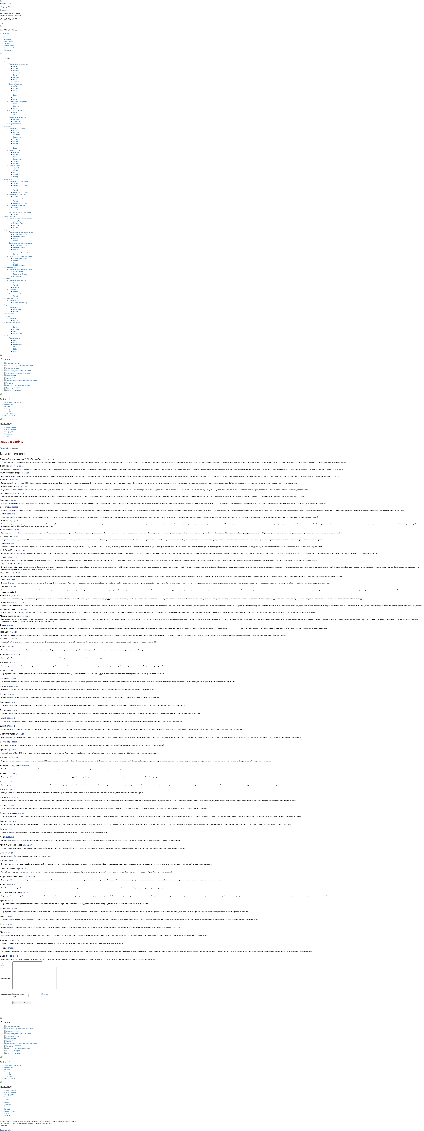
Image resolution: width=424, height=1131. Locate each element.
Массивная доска (10, 216)
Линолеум (8, 179)
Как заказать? (9, 48)
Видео (11, 413)
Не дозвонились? (6, 23)
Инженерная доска (11, 298)
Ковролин (7, 62)
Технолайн (17, 73)
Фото (10, 411)
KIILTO (15, 347)
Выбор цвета (9, 432)
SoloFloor (16, 143)
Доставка (7, 39)
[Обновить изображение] (49, 995)
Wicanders (17, 309)
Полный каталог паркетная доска (21, 232)
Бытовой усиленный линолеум (20, 212)
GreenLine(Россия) (20, 234)
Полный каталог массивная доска (21, 219)
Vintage (16, 141)
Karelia (15, 238)
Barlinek (16, 241)
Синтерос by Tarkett (20, 185)
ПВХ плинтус (13, 289)
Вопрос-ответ (9, 434)
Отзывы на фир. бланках (13, 402)
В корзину (3, 10)
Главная (7, 37)
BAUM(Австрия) (19, 236)
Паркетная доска (10, 230)
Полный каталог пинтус (17, 280)
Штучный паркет (10, 267)
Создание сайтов (6, 1130)
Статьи (6, 436)
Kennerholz (17, 225)
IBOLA (15, 349)
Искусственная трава (12, 322)
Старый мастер (18, 276)
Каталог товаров (10, 45)
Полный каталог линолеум (18, 181)
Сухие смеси (9, 314)
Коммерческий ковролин (18, 101)
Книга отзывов (9, 415)
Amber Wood (17, 221)
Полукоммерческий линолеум (19, 199)
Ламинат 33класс (15, 165)
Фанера (7, 316)
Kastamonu (17, 137)
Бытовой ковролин (15, 110)
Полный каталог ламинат (18, 128)
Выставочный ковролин (17, 117)
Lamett (15, 227)
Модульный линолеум (17, 205)
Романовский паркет (20, 274)
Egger (15, 130)
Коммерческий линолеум (18, 194)
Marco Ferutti (18, 272)
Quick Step (17, 287)
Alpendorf (16, 135)
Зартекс (16, 82)
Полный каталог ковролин (18, 64)
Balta (15, 75)
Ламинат (7, 126)
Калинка (16, 77)
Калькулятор (8, 41)
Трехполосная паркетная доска (20, 256)
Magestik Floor (18, 223)
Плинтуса (7, 278)
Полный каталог (14, 300)
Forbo (15, 342)
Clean (15, 331)
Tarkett (15, 139)
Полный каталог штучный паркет (20, 269)
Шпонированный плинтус (18, 294)
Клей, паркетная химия (12, 336)
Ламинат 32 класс (15, 150)
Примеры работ (10, 409)
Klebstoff (16, 351)
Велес (15, 283)
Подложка (8, 305)
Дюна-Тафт (17, 333)
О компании (8, 404)
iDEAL (15, 66)
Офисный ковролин (16, 84)
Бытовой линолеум (16, 188)
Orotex (15, 68)
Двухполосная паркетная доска (20, 252)
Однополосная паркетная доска (20, 243)
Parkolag (16, 311)
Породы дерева (10, 427)
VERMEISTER (18, 344)
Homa (15, 340)
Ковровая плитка (15, 124)
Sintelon (16, 70)
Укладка (7, 43)
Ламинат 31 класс (15, 146)
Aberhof (16, 132)
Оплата (7, 406)
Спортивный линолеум (17, 210)
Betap (15, 79)
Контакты (7, 50)
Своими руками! (10, 429)
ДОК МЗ (16, 320)
